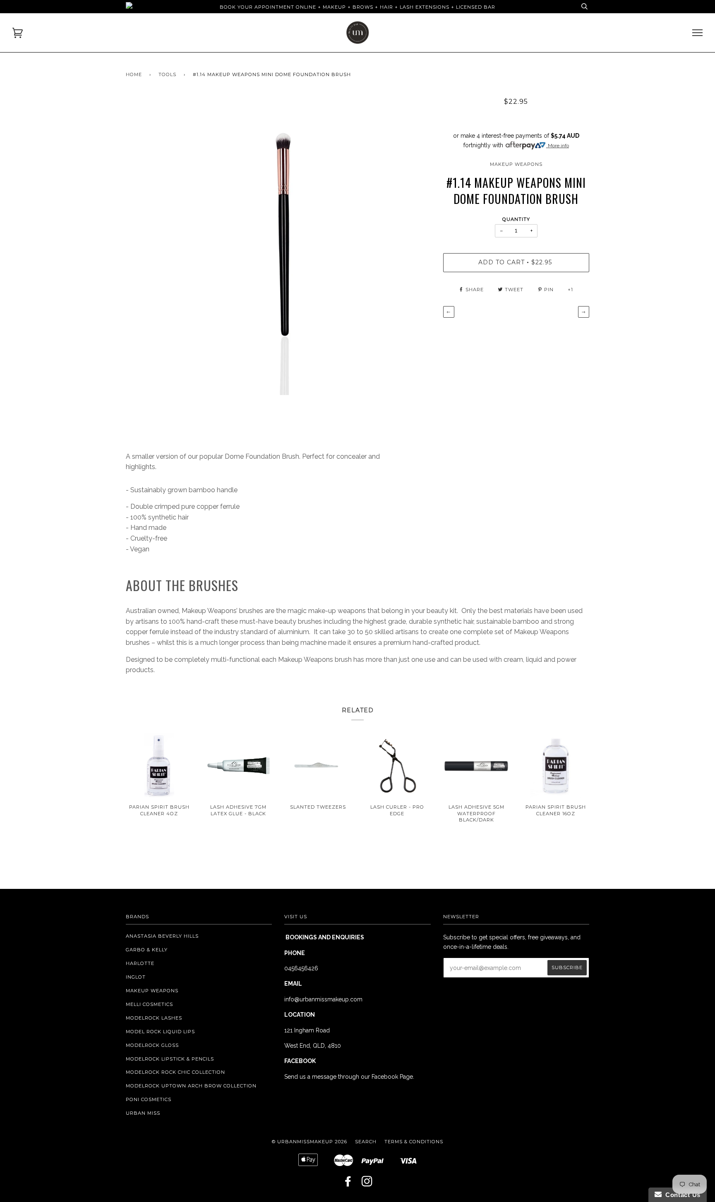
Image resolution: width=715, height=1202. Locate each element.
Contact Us (681, 1194)
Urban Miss (143, 1113)
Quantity (516, 219)
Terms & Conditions (413, 1142)
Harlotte (140, 963)
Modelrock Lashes (154, 1018)
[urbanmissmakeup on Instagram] (367, 1184)
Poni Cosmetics (148, 1099)
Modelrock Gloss (152, 1045)
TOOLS (167, 74)
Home (134, 74)
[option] (278, 246)
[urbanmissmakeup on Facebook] (348, 1184)
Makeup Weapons (516, 164)
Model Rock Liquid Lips (160, 1031)
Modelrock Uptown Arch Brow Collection (191, 1086)
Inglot (136, 977)
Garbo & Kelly (147, 950)
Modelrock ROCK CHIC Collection (175, 1072)
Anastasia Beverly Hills (162, 936)
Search (366, 1142)
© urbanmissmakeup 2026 (309, 1142)
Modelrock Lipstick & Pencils (170, 1059)
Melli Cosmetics (149, 1004)
